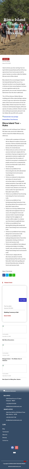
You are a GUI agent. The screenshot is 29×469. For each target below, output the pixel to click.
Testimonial (5, 431)
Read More (7, 315)
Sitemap (4, 437)
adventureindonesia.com (14, 466)
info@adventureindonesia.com (14, 420)
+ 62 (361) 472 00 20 (11, 403)
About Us (4, 434)
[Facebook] (12, 447)
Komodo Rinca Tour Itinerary (10, 119)
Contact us (5, 440)
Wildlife (6, 59)
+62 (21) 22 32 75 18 (11, 417)
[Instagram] (16, 447)
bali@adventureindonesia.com (14, 406)
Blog (3, 428)
